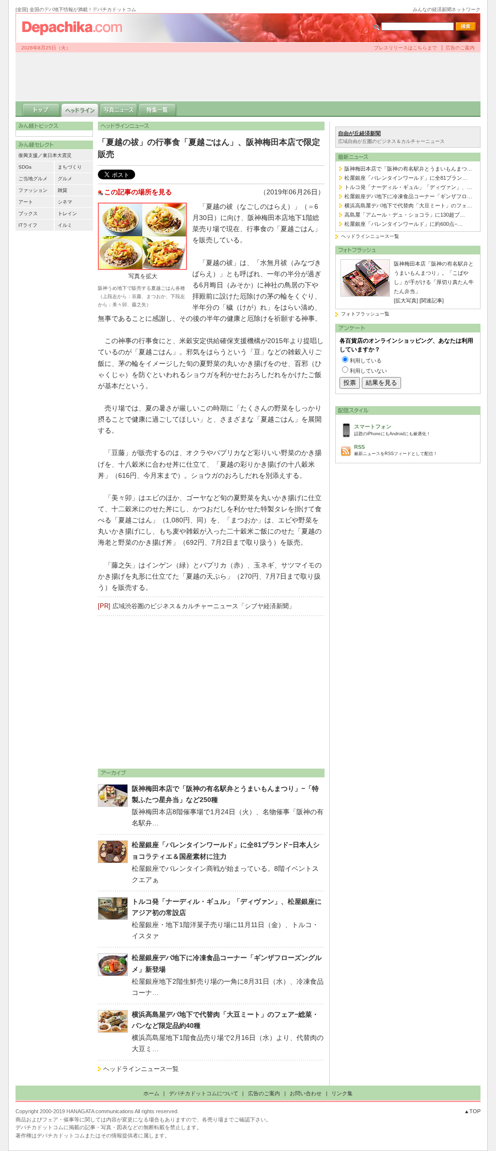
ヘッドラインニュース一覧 (141, 1068)
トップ (41, 109)
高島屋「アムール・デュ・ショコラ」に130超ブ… (404, 215)
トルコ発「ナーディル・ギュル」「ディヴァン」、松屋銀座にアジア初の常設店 (227, 907)
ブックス (28, 213)
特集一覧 (157, 109)
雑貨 (62, 190)
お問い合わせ (306, 1093)
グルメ (65, 178)
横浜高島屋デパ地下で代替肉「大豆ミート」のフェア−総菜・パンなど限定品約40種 (225, 1020)
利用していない (368, 371)
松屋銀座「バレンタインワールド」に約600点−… (403, 224)
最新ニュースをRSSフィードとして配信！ (395, 450)
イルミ (65, 225)
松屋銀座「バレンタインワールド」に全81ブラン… (405, 178)
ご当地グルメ (32, 178)
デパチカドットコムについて (203, 1093)
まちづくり (70, 167)
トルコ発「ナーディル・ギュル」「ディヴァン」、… (408, 187)
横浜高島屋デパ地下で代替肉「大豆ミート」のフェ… (408, 205)
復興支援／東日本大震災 (45, 155)
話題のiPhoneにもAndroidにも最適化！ (392, 430)
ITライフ (27, 225)
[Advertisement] (248, 76)
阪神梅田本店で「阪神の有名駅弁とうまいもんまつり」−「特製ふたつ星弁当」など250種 (225, 794)
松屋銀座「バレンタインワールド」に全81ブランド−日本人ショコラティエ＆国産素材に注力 (226, 850)
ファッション (32, 190)
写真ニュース (118, 109)
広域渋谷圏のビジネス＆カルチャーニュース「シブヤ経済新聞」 (203, 606)
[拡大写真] (406, 300)
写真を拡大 (142, 276)
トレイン (67, 213)
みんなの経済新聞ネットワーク (446, 9)
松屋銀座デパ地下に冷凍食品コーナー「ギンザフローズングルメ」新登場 (227, 963)
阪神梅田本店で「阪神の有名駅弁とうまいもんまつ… (408, 169)
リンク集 (342, 1093)
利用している (366, 360)
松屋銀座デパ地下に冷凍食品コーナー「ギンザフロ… (408, 196)
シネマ (65, 202)
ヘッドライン (80, 109)
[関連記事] (431, 300)
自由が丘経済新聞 (359, 133)
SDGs (24, 167)
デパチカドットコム (76, 27)
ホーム (151, 1093)
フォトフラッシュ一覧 (365, 313)
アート (25, 202)
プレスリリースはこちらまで (405, 47)
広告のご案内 (460, 47)
